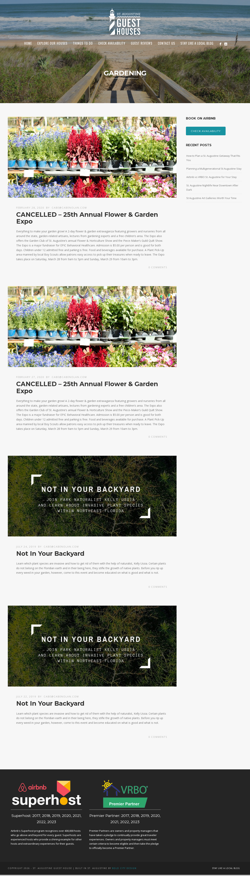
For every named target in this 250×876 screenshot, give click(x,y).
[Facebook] (220, 44)
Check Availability (206, 131)
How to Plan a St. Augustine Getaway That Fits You (213, 158)
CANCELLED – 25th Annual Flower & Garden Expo (87, 218)
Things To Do (83, 43)
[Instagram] (225, 44)
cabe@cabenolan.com (69, 207)
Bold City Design (124, 868)
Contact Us (166, 43)
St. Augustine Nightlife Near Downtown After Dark (212, 187)
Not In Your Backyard (50, 553)
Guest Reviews (141, 43)
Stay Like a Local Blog (196, 43)
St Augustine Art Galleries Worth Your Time (211, 198)
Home (28, 43)
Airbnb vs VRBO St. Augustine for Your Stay (211, 177)
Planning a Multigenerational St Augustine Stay (214, 168)
